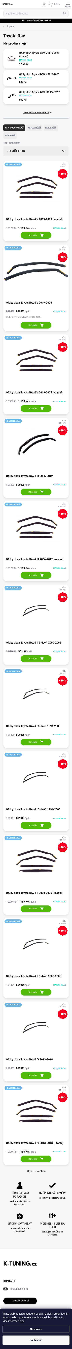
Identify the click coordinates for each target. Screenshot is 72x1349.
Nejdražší (50, 128)
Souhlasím (36, 1340)
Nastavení (36, 1329)
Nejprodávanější (14, 128)
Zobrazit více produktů (36, 112)
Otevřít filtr (16, 151)
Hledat (64, 13)
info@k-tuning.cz (19, 1288)
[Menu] (68, 4)
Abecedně (10, 135)
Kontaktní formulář (20, 1301)
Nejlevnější (34, 128)
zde (22, 1321)
